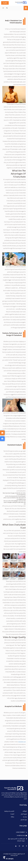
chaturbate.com (22, 742)
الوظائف (25, 811)
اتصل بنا (12, 814)
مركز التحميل (24, 820)
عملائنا (12, 817)
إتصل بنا (5, 3)
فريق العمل (24, 814)
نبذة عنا (25, 817)
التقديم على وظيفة (9, 811)
